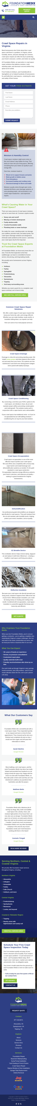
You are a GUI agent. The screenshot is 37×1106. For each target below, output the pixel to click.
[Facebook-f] (16, 1104)
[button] (3, 17)
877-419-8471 (9, 11)
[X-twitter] (21, 1104)
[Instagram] (18, 1104)
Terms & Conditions (21, 1100)
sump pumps (10, 359)
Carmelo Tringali (18, 838)
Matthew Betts (18, 789)
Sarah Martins (18, 749)
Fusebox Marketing (19, 1098)
